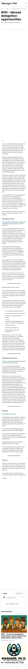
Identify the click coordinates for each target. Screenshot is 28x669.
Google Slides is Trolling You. (9, 414)
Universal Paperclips (7, 442)
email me (4, 468)
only (11, 428)
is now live (16, 420)
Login (7, 604)
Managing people (6, 287)
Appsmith (12, 450)
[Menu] (26, 3)
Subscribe (11, 604)
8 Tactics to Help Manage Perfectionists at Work (13, 361)
